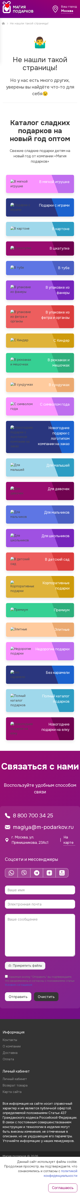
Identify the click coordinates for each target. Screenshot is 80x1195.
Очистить (46, 996)
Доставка (10, 1053)
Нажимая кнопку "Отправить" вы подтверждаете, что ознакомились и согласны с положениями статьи (39, 981)
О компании (12, 1046)
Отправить (18, 996)
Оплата (8, 1059)
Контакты (10, 1040)
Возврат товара (15, 1085)
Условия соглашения (18, 985)
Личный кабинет (15, 1079)
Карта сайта (12, 1092)
